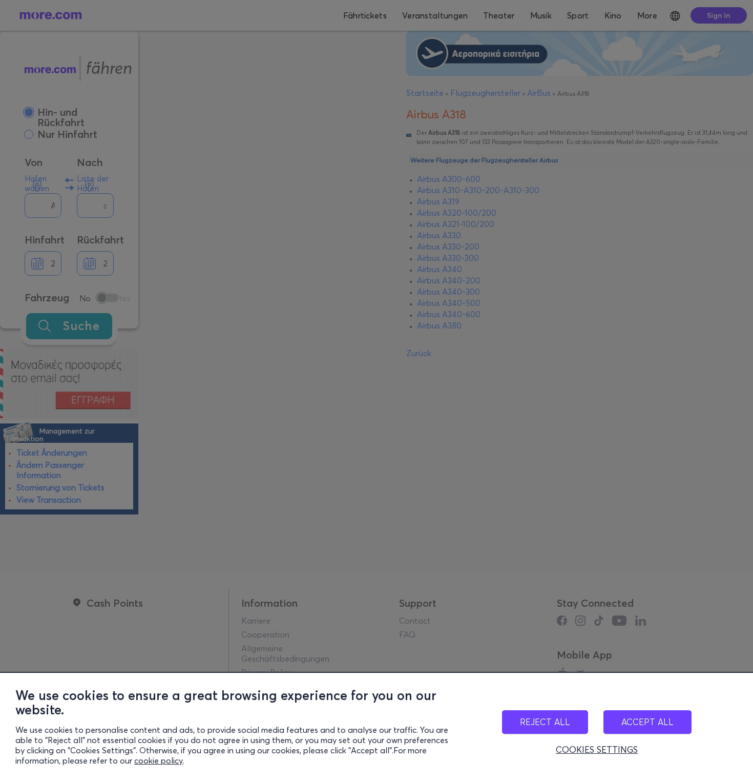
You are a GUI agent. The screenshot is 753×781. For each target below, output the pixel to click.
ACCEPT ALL (647, 721)
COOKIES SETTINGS (597, 750)
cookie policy (158, 760)
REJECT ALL (545, 721)
